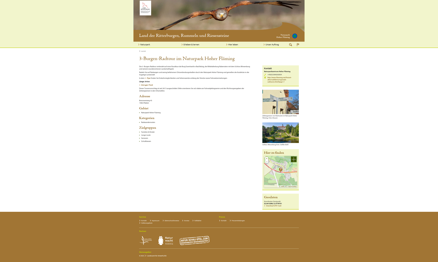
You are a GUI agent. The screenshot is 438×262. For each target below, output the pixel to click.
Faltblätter (197, 221)
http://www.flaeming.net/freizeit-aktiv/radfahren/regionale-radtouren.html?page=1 (279, 80)
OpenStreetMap (292, 186)
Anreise (186, 221)
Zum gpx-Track (147, 85)
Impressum (155, 221)
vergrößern (294, 159)
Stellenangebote (146, 223)
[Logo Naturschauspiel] (194, 240)
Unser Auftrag (272, 44)
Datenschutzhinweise (172, 221)
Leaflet (282, 186)
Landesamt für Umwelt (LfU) (156, 256)
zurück (143, 51)
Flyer (149, 78)
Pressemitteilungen (238, 221)
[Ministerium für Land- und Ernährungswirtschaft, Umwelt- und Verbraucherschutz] (145, 8)
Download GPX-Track (273, 206)
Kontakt (144, 221)
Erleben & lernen (191, 44)
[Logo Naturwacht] (165, 240)
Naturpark (145, 44)
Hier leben (233, 44)
